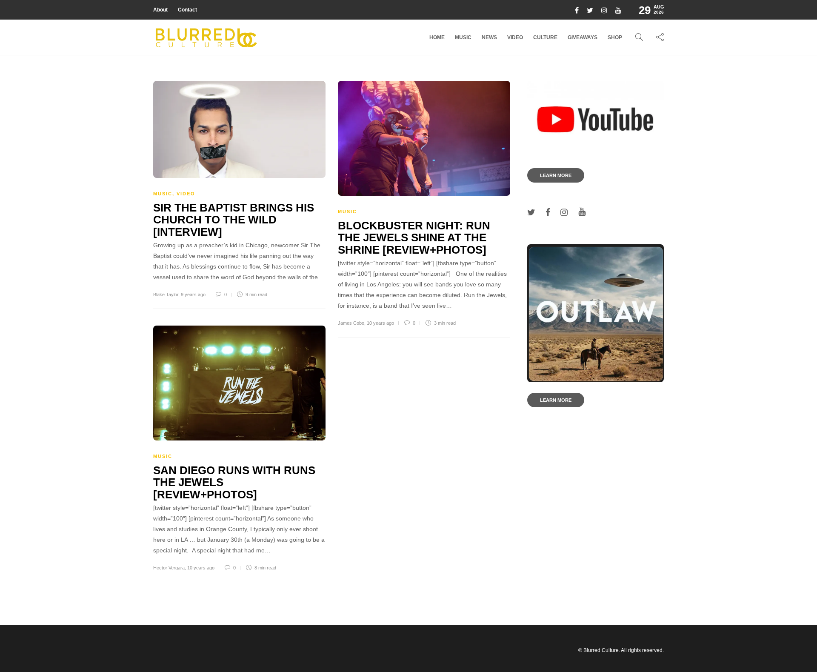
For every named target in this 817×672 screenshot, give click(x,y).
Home (437, 37)
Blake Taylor (165, 294)
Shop (615, 37)
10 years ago (380, 323)
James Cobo (351, 323)
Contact (187, 10)
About (160, 10)
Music (463, 37)
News (489, 37)
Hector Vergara (169, 567)
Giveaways (582, 37)
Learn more (555, 175)
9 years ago (193, 294)
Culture (545, 37)
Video (515, 37)
